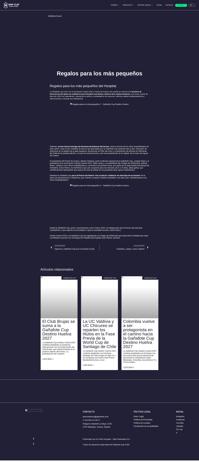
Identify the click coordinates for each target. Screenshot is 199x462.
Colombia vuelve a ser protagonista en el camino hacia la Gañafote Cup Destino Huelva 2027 (139, 334)
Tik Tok (179, 429)
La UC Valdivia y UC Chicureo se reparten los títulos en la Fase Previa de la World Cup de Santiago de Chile (99, 334)
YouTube (180, 423)
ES (191, 5)
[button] (118, 5)
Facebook (180, 420)
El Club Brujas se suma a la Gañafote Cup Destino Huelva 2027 (58, 330)
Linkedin (179, 426)
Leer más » (47, 359)
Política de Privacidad (143, 420)
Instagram (180, 416)
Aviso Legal (139, 416)
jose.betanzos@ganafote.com (96, 417)
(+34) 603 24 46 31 (91, 420)
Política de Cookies (142, 423)
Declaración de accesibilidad (146, 426)
